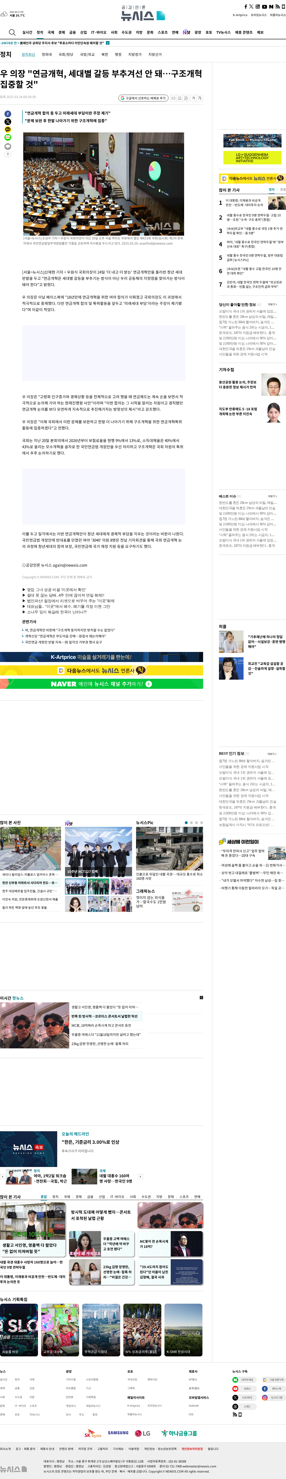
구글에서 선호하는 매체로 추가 (146, 98)
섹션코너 (71, 1406)
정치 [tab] (272, 189)
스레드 (247, 1406)
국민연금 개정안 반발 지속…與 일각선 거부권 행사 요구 (63, 642)
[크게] (200, 98)
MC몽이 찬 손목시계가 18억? (154, 1244)
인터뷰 (69, 1397)
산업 (83, 32)
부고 (81, 1414)
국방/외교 (87, 54)
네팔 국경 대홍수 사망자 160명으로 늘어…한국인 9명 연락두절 (31, 1265)
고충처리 (102, 1449)
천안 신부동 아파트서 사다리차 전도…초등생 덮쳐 (31, 882)
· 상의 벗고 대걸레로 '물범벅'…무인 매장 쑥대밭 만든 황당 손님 (252, 873)
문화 (150, 32)
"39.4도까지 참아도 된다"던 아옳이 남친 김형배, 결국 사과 (154, 1272)
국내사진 (132, 1379)
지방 (139, 32)
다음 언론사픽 (277, 1380)
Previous (2, 1176)
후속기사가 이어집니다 (78, 1150)
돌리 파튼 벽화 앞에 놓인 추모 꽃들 (24, 907)
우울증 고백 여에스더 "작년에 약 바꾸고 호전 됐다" (116, 1243)
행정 (118, 54)
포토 (209, 32)
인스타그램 (276, 1397)
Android (193, 1406)
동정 (95, 1414)
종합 (44, 1196)
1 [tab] (186, 822)
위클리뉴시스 (278, 15)
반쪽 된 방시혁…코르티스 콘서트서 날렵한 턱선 (105, 1016)
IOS (191, 1414)
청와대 (47, 54)
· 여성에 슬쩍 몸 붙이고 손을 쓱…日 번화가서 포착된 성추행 (252, 865)
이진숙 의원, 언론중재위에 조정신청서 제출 (30, 899)
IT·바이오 (99, 32)
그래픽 (131, 1388)
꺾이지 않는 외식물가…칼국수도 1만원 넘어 (151, 902)
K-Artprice (240, 15)
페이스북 (276, 1389)
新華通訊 (194, 1388)
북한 (104, 54)
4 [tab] (201, 822)
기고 (88, 1388)
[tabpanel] (169, 855)
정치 (40, 32)
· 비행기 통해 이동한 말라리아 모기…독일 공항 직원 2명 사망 (252, 888)
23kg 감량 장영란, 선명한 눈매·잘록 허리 (100, 1043)
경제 (61, 32)
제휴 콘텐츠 (244, 32)
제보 (260, 32)
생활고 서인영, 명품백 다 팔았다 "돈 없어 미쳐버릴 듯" (29, 1248)
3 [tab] (196, 822)
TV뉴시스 (223, 32)
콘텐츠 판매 (66, 1449)
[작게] (193, 98)
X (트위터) (247, 1397)
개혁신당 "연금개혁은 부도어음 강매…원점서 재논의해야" (65, 636)
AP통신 (193, 1379)
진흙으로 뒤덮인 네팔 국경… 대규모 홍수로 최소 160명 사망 (169, 876)
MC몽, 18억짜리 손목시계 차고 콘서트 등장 (102, 1025)
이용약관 (133, 1449)
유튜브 (247, 1389)
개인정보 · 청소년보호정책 (160, 1449)
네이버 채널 (247, 1380)
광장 (198, 32)
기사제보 (118, 1449)
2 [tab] (191, 822)
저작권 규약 (85, 1449)
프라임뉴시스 (259, 15)
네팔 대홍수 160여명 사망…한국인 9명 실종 (115, 1181)
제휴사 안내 (47, 1449)
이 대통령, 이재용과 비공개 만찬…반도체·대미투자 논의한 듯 (32, 1279)
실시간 (27, 32)
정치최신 (28, 54)
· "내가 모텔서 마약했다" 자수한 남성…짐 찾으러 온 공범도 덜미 (252, 880)
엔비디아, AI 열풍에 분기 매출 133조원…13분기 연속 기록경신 (51, 43)
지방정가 (135, 54)
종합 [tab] (283, 189)
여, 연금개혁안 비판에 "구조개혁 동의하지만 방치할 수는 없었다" (70, 630)
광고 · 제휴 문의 (25, 1449)
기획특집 (91, 1397)
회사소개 (5, 1449)
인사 (68, 1414)
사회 (114, 32)
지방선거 (155, 54)
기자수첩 (226, 370)
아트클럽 (71, 1388)
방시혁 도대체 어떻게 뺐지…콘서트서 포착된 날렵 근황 (101, 1215)
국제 (51, 32)
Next (140, 1176)
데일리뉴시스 (93, 1406)
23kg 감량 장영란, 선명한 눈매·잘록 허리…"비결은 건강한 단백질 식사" (117, 1272)
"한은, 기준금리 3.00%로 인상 (90, 1142)
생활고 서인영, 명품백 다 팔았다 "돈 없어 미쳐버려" (106, 1007)
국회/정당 (66, 54)
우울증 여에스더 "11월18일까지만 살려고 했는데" (106, 1034)
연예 (175, 32)
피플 (223, 626)
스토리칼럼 (92, 1379)
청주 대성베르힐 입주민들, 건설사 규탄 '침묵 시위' (31, 891)
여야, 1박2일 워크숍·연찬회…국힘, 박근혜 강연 (50, 1181)
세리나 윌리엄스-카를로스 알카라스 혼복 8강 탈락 (31, 874)
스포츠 (163, 32)
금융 (72, 32)
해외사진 (152, 1379)
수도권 (127, 32)
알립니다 (213, 1449)
